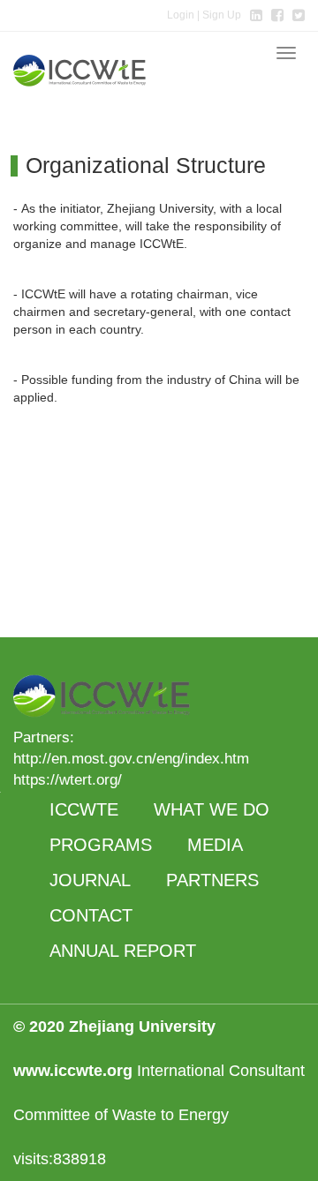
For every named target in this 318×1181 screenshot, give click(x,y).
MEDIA (215, 844)
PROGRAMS (100, 844)
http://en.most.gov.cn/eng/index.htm (131, 758)
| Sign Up (204, 15)
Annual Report (122, 950)
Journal (90, 880)
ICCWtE (83, 809)
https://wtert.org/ (67, 779)
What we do (211, 809)
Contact (90, 915)
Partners (212, 880)
